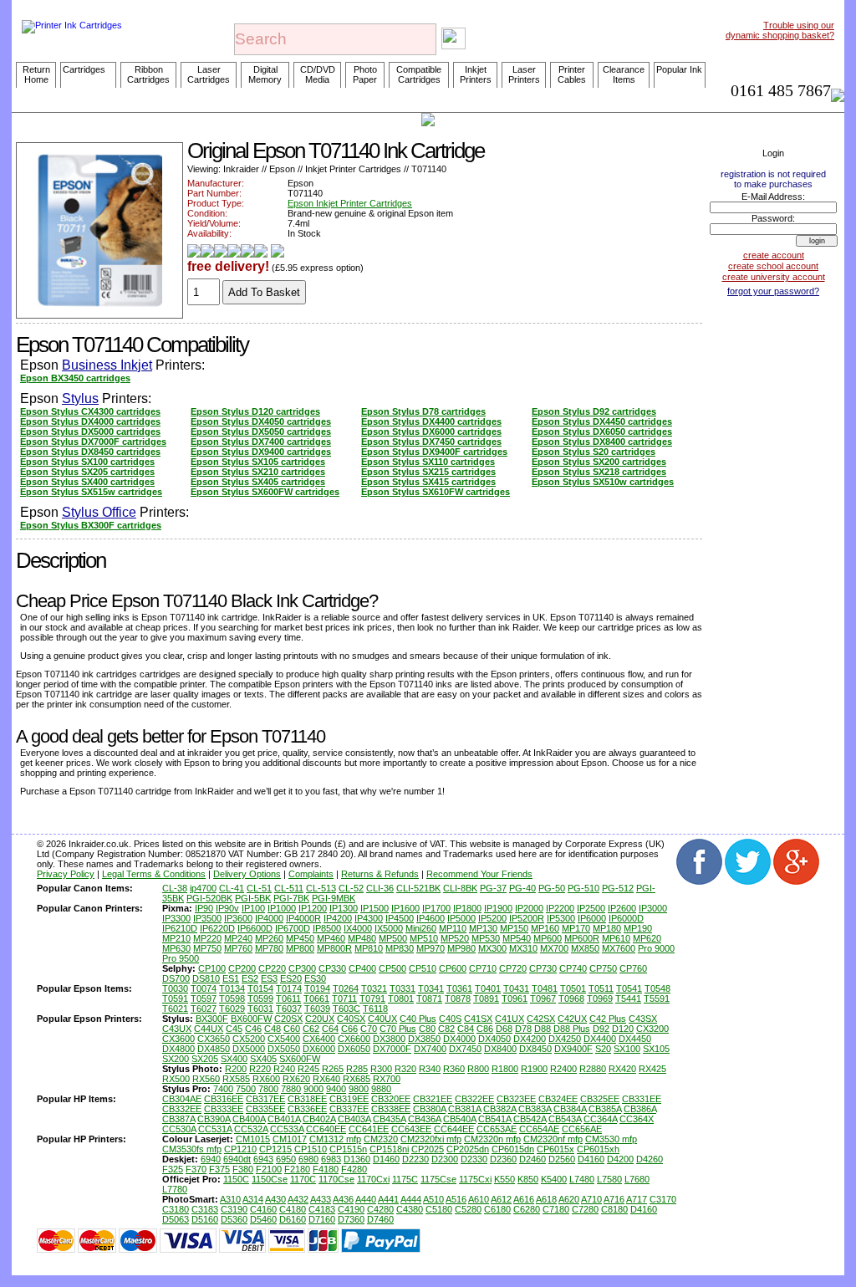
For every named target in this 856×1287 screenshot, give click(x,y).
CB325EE (599, 1099)
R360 (454, 1069)
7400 (223, 1089)
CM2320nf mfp (553, 1139)
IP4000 (269, 918)
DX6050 (354, 1049)
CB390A (213, 1119)
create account (773, 255)
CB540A (459, 1119)
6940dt (237, 1159)
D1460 (386, 1159)
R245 (308, 1069)
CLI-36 (380, 888)
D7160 (321, 1219)
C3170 (663, 1199)
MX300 (492, 948)
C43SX (643, 1019)
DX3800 (389, 1039)
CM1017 (290, 1139)
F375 (219, 1169)
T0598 (232, 998)
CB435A (389, 1119)
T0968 (571, 998)
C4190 (351, 1209)
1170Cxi (373, 1179)
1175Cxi (475, 1179)
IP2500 (591, 908)
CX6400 (319, 1039)
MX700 (554, 948)
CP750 (603, 968)
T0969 (600, 998)
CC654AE (539, 1129)
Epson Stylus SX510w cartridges (603, 482)
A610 (478, 1199)
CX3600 (178, 1039)
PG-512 (618, 888)
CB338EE (390, 1109)
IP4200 (338, 918)
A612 (501, 1199)
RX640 (326, 1079)
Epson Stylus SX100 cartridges (87, 462)
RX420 (622, 1069)
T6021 (175, 1009)
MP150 (514, 928)
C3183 (204, 1209)
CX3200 (652, 1029)
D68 (504, 1029)
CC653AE (496, 1129)
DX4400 (599, 1039)
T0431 (516, 988)
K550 (504, 1179)
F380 (242, 1169)
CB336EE (307, 1109)
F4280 (354, 1169)
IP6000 (592, 918)
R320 (405, 1069)
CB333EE (223, 1109)
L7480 (581, 1179)
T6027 (204, 1009)
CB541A (494, 1119)
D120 (623, 1029)
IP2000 (529, 908)
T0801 (401, 998)
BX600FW (251, 1019)
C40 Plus (418, 1019)
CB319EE (349, 1099)
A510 (433, 1199)
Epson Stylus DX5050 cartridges (261, 431)
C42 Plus (607, 1019)
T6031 (260, 1009)
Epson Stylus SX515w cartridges (91, 492)
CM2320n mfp (492, 1139)
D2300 (444, 1159)
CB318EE (307, 1099)
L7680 (637, 1179)
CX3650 (213, 1039)
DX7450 (465, 1049)
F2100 (269, 1169)
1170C (303, 1179)
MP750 (207, 948)
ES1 (230, 978)
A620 (568, 1199)
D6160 (292, 1219)
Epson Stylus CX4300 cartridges (90, 411)
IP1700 (436, 908)
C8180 (614, 1209)
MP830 (399, 948)
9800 (359, 1089)
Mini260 (420, 928)
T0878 (458, 998)
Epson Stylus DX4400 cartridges (431, 421)
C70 (368, 1029)
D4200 (620, 1159)
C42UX (572, 1019)
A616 (523, 1199)
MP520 (455, 938)
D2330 (474, 1159)
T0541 (629, 988)
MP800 (300, 948)
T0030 (175, 988)
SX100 (627, 1049)
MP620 (647, 938)
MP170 (576, 928)
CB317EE (265, 1099)
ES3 (269, 978)
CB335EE (265, 1109)
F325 (172, 1169)
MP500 (393, 938)
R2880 (592, 1069)
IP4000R (303, 918)
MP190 (638, 928)
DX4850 (213, 1049)
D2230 (415, 1159)
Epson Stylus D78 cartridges (423, 411)
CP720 (513, 968)
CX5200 (248, 1039)
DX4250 (564, 1039)
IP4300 (368, 918)
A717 (636, 1199)
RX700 (386, 1079)
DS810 (206, 978)
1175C (405, 1179)
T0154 (260, 988)
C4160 (263, 1209)
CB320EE (390, 1099)
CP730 (543, 968)
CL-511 (288, 888)
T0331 (402, 988)
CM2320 (381, 1139)
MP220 (207, 938)
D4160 (591, 1159)
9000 (313, 1089)
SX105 (656, 1049)
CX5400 (284, 1039)
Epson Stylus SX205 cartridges (87, 472)
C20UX (319, 1019)
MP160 (545, 928)
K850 (527, 1179)
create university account (773, 277)
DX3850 (424, 1039)
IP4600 (430, 918)
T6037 (289, 1009)
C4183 (321, 1209)
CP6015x (555, 1149)
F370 (196, 1169)
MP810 (368, 948)
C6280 (526, 1209)
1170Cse (336, 1179)
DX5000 (248, 1049)
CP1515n (348, 1149)
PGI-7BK (291, 898)
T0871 (429, 998)
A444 (410, 1199)
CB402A (319, 1119)
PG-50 (551, 888)
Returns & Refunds (380, 874)
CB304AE (181, 1099)
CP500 (392, 968)
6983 (331, 1159)
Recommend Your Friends (479, 874)
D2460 (532, 1159)
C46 (253, 1029)
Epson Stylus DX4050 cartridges (261, 421)
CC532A (251, 1129)
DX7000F (392, 1049)
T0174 (289, 988)
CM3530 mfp (611, 1139)
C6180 (497, 1209)
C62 (311, 1029)
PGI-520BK (209, 898)
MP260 (269, 938)
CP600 (452, 968)
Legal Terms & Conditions (154, 874)
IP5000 (461, 918)
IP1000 (282, 908)
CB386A (640, 1109)
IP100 (253, 908)
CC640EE (326, 1129)
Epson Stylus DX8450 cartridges (90, 452)
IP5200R (526, 918)
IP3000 (653, 908)
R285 (357, 1069)
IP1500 (374, 908)
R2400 (563, 1069)
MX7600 (618, 948)
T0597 (204, 998)
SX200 (175, 1059)
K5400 (554, 1179)
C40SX (351, 1019)
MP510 (424, 938)
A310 (230, 1199)
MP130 (483, 928)
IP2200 (560, 908)
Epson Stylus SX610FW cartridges (435, 492)
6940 (211, 1159)
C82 (446, 1029)
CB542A (529, 1119)
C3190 (234, 1209)
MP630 (176, 948)
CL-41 (231, 888)
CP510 (422, 968)
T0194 (317, 988)
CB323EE (516, 1099)
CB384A (569, 1109)
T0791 (372, 998)
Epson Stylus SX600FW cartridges (265, 492)
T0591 (175, 998)
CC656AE (582, 1129)
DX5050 (284, 1049)
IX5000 (388, 928)
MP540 (516, 938)
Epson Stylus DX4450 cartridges (602, 421)
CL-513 (321, 888)
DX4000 (459, 1039)
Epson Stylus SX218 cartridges (599, 472)
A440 (365, 1199)
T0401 (488, 988)
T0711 (344, 998)
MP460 (331, 938)
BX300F (212, 1019)
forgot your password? (773, 291)
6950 (286, 1159)
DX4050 (494, 1039)
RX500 (176, 1079)
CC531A (215, 1129)
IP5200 (492, 918)
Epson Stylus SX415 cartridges (428, 482)
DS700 (176, 978)
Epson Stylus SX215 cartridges (428, 472)
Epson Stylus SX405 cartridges (258, 482)
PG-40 (522, 888)
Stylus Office (99, 512)
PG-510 (583, 888)
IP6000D (626, 918)
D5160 (204, 1219)
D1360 (357, 1159)
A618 (546, 1199)
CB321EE (432, 1099)
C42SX (541, 1019)
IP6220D (217, 928)
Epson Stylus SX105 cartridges (258, 462)
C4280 (380, 1209)
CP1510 (310, 1149)
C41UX (509, 1019)
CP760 (633, 968)
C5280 (468, 1209)
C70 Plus (398, 1029)
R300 (381, 1069)
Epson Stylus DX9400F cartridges (434, 452)
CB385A (604, 1109)
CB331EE (641, 1099)
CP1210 (240, 1149)
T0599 (260, 998)
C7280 (585, 1209)
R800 (478, 1069)
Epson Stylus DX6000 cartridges (431, 431)
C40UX (382, 1019)
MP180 (607, 928)
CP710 (483, 968)
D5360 (234, 1219)
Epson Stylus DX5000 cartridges (90, 431)
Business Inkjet (107, 365)
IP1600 (405, 908)
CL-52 (351, 888)
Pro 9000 (656, 948)
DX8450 (535, 1049)
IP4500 (399, 918)
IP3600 (238, 918)
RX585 (236, 1079)
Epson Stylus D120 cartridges (255, 411)
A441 (388, 1199)
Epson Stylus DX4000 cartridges (90, 421)
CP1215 (275, 1149)
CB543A (564, 1119)
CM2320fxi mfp (430, 1139)
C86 (484, 1029)
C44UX (208, 1029)
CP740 (573, 968)
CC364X (636, 1119)
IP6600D (255, 928)
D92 (601, 1029)
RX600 (266, 1079)
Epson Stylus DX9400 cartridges (261, 452)
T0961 (514, 998)
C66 (349, 1029)
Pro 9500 (180, 958)
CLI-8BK (460, 888)
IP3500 (207, 918)
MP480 (362, 938)
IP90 (204, 908)
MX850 (585, 948)
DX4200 (529, 1039)
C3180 (175, 1209)
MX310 (523, 948)
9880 (381, 1089)
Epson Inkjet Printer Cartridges (350, 203)
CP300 (302, 968)
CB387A (178, 1119)
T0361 (459, 988)
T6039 (317, 1009)
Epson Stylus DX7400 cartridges (261, 442)
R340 (430, 1069)
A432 (298, 1199)
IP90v (227, 908)
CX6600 (354, 1039)
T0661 (316, 998)
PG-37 (493, 888)
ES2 (250, 978)
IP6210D (179, 928)
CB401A (284, 1119)
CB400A (248, 1119)
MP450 (300, 938)
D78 (523, 1029)
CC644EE (454, 1129)
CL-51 (259, 888)
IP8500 (327, 928)
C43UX (176, 1029)
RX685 (356, 1079)
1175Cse (438, 1179)
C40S (450, 1019)
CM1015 (253, 1139)
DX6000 (319, 1049)
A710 (591, 1199)
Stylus (80, 398)
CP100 (212, 968)
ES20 (291, 978)
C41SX (478, 1019)
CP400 (362, 968)
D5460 (263, 1219)
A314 (252, 1199)
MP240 (238, 938)
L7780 (174, 1189)
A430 (275, 1199)
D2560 (561, 1159)
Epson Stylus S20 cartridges (593, 452)
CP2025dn (467, 1149)
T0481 (545, 988)
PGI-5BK (253, 898)
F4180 (326, 1169)
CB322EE (474, 1099)
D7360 (351, 1219)
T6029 (232, 1009)
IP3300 (176, 918)
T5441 (628, 998)
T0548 (657, 988)
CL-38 (174, 888)
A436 (343, 1199)
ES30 (315, 978)
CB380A (429, 1109)
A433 (320, 1199)
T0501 (573, 988)
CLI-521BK (418, 888)
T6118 (375, 1009)
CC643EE (411, 1129)
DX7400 (430, 1049)
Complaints (311, 874)
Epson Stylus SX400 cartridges (87, 482)
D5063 (175, 1219)
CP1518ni (389, 1149)
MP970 (430, 948)
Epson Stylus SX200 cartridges (599, 462)
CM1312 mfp (335, 1139)
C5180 (438, 1209)
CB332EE (181, 1109)
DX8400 (500, 1049)
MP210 (176, 938)
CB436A (424, 1119)
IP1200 (312, 908)
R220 (260, 1069)
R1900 (534, 1069)
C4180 (292, 1209)
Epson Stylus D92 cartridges (594, 411)
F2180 (297, 1169)
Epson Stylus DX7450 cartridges (431, 442)
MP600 (547, 938)
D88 (542, 1029)
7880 (291, 1089)
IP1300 (343, 908)
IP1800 (467, 908)
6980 (308, 1159)
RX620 (296, 1079)
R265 (333, 1069)
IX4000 (358, 928)
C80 (427, 1029)
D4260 (649, 1159)
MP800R (334, 948)
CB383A (534, 1109)
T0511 (601, 988)
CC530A (179, 1129)
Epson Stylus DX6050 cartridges (602, 431)
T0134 (232, 988)
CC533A (286, 1129)
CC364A (600, 1119)
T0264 (346, 988)
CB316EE (223, 1099)
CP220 (272, 968)
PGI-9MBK (333, 898)
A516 (456, 1199)
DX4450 (635, 1039)
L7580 (609, 1179)
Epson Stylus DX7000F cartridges (93, 442)
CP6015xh (598, 1149)
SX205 (204, 1059)
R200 (236, 1069)
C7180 (556, 1209)
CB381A (464, 1109)
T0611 (288, 998)
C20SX (288, 1019)
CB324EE (558, 1099)
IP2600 (622, 908)
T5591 (657, 998)
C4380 (409, 1209)
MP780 (269, 948)
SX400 (234, 1059)
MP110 (452, 928)
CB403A (354, 1119)
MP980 (461, 948)
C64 (330, 1029)
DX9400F (573, 1049)
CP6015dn (513, 1149)
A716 (614, 1199)
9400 (336, 1089)
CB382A (499, 1109)
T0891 (486, 998)
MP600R (581, 938)
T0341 (431, 988)
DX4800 (178, 1049)
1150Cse (270, 1179)
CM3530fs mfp (192, 1149)
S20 (603, 1049)
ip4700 (203, 888)
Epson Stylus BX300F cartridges (90, 525)
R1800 (505, 1069)
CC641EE (369, 1129)
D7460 (380, 1219)
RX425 (652, 1069)
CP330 (332, 968)
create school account (773, 266)
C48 (272, 1029)
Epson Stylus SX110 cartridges (428, 462)
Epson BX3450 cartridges (75, 378)
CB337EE (349, 1109)
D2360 (503, 1159)
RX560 (206, 1079)
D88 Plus (571, 1029)
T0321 (374, 988)
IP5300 (561, 918)
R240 (284, 1069)
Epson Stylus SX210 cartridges (258, 472)
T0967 (543, 998)
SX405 (263, 1059)
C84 (465, 1029)
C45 (234, 1029)
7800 (268, 1089)
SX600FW (299, 1059)
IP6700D (292, 928)
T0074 (204, 988)
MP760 (238, 948)
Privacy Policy (65, 874)
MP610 (616, 938)
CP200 (242, 968)
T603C (346, 1009)
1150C (236, 1179)
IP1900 (498, 908)
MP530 (485, 938)
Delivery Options (247, 874)
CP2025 (427, 1149)
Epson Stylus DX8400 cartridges (602, 442)
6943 (263, 1159)
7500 (246, 1089)
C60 (291, 1029)
